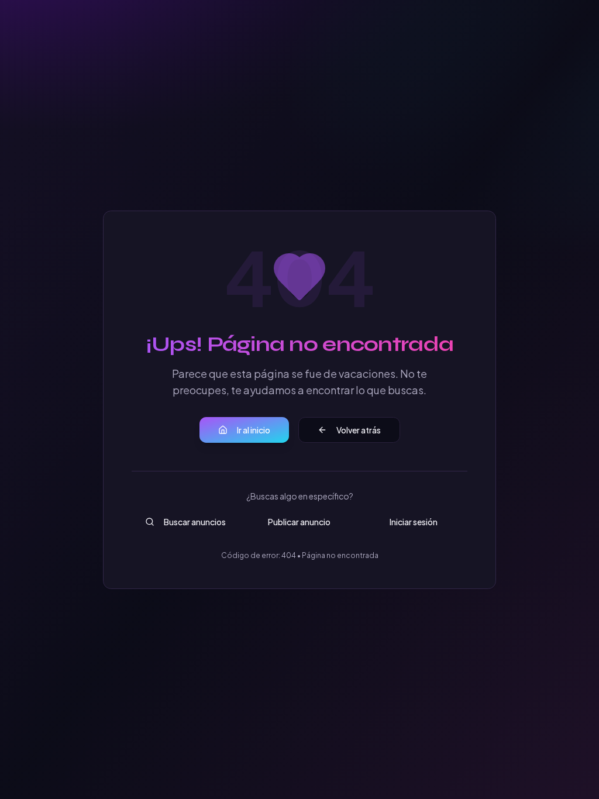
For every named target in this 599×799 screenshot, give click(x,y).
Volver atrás (358, 430)
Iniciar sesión (414, 521)
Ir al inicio (253, 430)
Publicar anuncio (299, 521)
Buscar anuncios (195, 521)
